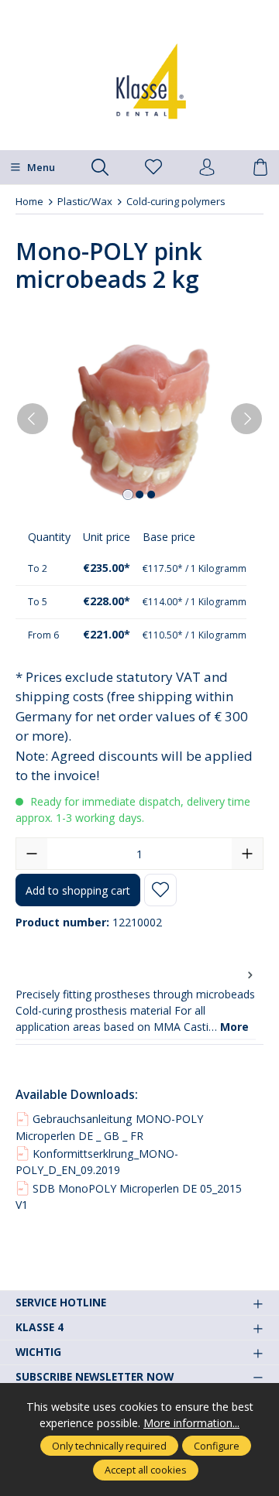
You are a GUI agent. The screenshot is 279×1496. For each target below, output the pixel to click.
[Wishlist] (153, 168)
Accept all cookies (146, 1470)
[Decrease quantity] (31, 853)
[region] (139, 419)
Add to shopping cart (78, 890)
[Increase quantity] (247, 853)
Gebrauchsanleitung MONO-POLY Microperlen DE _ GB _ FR (109, 1126)
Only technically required (109, 1446)
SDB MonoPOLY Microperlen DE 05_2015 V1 (129, 1196)
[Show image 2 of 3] (139, 494)
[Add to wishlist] (160, 890)
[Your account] (206, 168)
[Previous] (32, 418)
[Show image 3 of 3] (151, 494)
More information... (191, 1423)
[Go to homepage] (139, 81)
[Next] (246, 418)
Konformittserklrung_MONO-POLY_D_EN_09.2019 (97, 1161)
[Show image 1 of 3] (128, 494)
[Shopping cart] (260, 168)
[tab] (136, 1001)
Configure (216, 1446)
